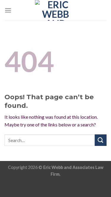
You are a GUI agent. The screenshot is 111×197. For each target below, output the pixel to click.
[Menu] (8, 10)
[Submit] (101, 140)
